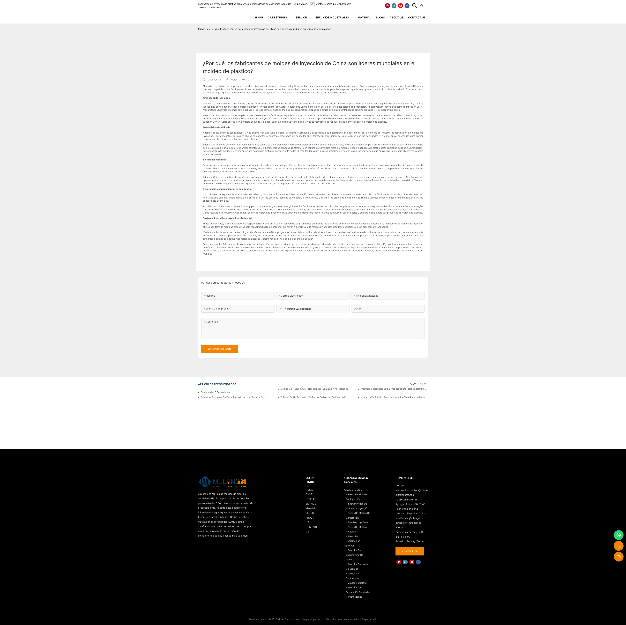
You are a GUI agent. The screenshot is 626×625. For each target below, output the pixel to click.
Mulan (201, 29)
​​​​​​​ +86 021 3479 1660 (209, 7)
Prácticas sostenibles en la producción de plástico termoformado (394, 388)
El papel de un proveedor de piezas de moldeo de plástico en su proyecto (314, 397)
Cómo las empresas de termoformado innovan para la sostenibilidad (234, 397)
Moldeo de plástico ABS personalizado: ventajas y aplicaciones (314, 388)
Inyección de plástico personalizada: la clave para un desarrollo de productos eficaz (394, 397)
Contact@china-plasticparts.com (333, 3)
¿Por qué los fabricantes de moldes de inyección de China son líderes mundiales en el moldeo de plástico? (270, 29)
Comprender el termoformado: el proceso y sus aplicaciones (217, 392)
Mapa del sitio (369, 619)
